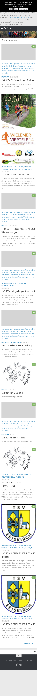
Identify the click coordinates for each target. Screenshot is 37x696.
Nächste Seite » (30, 644)
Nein (15, 9)
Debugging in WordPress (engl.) (19, 17)
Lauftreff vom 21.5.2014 (12, 393)
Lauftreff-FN (6, 28)
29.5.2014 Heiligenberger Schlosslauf (18, 291)
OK (11, 9)
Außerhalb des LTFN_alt (9, 167)
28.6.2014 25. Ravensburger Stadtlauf (18, 80)
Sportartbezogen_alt (17, 169)
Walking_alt (29, 169)
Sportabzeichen (16, 342)
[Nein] (35, 6)
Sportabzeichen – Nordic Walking (16, 345)
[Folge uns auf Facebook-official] (16, 665)
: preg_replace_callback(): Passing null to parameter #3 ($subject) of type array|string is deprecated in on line (18, 68)
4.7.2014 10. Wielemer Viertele (15, 174)
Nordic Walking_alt (25, 475)
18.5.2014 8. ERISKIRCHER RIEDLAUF (18, 624)
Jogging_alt (22, 167)
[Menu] (34, 28)
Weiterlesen (23, 9)
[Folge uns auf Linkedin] (20, 665)
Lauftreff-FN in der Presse (13, 437)
